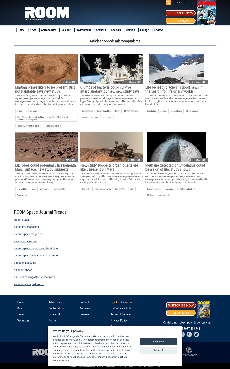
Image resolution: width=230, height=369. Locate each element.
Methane (150, 195)
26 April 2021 (70, 160)
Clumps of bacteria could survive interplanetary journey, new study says (109, 89)
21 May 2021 (135, 160)
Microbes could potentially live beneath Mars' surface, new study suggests (45, 167)
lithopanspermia (131, 110)
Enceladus (151, 110)
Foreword (54, 314)
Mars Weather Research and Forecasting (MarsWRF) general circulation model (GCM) (42, 118)
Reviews (158, 30)
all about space (23, 270)
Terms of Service (120, 314)
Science (66, 30)
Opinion (130, 30)
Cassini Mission (153, 188)
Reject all (158, 350)
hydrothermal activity (186, 188)
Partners (53, 320)
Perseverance (23, 195)
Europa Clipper (176, 110)
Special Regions (52, 125)
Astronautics (48, 30)
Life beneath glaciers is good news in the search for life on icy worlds (174, 89)
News (33, 30)
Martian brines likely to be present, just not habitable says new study (45, 89)
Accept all (158, 341)
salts (132, 188)
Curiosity (86, 188)
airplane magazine (25, 263)
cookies (122, 357)
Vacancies (23, 320)
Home (21, 30)
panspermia (107, 117)
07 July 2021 (200, 160)
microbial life (59, 188)
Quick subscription (122, 302)
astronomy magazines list (29, 284)
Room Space (22, 220)
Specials (116, 30)
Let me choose (61, 360)
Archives (85, 308)
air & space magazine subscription (34, 277)
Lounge (144, 30)
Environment (83, 30)
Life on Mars (31, 110)
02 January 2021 (199, 82)
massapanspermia (90, 117)
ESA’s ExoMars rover (102, 188)
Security (101, 30)
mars (34, 188)
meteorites (45, 188)
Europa (163, 110)
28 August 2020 (134, 82)
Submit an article (121, 308)
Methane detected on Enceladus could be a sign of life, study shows (175, 167)
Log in (177, 2)
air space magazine (25, 241)
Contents (85, 302)
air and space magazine (28, 234)
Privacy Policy (119, 320)
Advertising (55, 302)
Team (20, 314)
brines (19, 110)
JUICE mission (192, 110)
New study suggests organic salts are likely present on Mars (109, 167)
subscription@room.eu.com (194, 322)
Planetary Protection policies (29, 125)
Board (20, 308)
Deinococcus (87, 110)
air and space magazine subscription (36, 248)
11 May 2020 (70, 82)
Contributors (56, 308)
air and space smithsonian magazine (36, 255)
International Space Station (108, 110)
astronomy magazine (26, 227)
